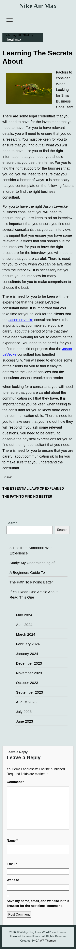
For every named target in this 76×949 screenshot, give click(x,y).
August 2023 (26, 702)
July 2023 (24, 712)
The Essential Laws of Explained (33, 488)
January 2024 (27, 654)
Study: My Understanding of (32, 563)
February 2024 (28, 644)
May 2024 (24, 615)
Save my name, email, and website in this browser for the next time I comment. (38, 903)
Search (11, 523)
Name (12, 840)
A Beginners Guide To (27, 573)
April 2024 (24, 625)
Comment (15, 782)
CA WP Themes (45, 940)
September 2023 (29, 692)
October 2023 (27, 683)
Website (13, 880)
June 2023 (24, 721)
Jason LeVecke (21, 320)
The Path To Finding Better (27, 496)
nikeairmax (12, 39)
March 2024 (25, 634)
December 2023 (29, 663)
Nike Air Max (38, 5)
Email (12, 864)
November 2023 (29, 673)
